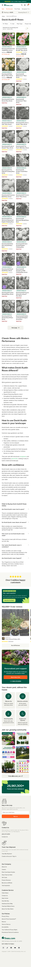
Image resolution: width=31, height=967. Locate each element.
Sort (13, 23)
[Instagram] (3, 947)
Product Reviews (6, 880)
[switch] (26, 28)
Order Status (5, 893)
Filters (6, 23)
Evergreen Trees (26, 9)
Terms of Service (6, 924)
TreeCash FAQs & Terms (8, 906)
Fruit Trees (17, 9)
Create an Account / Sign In (9, 856)
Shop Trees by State (7, 874)
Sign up (15, 816)
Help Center (5, 898)
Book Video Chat (15, 677)
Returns (4, 921)
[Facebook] (11, 947)
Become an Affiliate (7, 882)
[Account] (24, 5)
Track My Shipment (7, 853)
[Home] (8, 5)
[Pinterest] (18, 947)
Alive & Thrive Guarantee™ (9, 919)
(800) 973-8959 (16, 681)
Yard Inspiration (6, 885)
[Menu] (3, 5)
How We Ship (5, 901)
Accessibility (5, 927)
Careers (4, 869)
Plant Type (19, 23)
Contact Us (5, 836)
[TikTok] (7, 947)
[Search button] (22, 5)
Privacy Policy (5, 916)
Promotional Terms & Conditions (10, 932)
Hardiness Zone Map (7, 903)
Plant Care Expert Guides (8, 872)
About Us (4, 866)
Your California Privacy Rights (9, 929)
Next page (14, 327)
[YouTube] (15, 947)
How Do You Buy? (9, 600)
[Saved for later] (13, 34)
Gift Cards (4, 877)
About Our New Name (7, 909)
